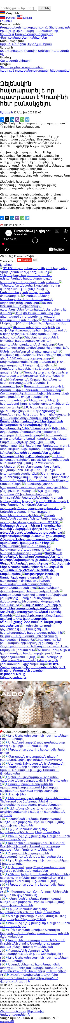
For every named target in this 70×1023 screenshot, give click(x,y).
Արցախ (5, 44)
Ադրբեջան (35, 44)
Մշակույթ (7, 34)
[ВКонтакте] (2, 119)
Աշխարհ (24, 60)
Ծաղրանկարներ (34, 37)
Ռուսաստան (59, 50)
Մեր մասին (35, 1011)
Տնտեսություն (59, 27)
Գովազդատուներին (15, 1014)
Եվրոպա (14, 50)
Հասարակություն (35, 27)
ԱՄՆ (3, 50)
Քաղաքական (10, 27)
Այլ (2, 54)
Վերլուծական (10, 37)
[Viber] (17, 119)
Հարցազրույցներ (40, 34)
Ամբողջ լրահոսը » (13, 677)
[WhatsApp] (22, 119)
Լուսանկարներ (31, 67)
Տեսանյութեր (10, 67)
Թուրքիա (19, 44)
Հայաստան (9, 60)
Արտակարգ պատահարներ (37, 30)
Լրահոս (6, 21)
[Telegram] (27, 119)
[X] (7, 119)
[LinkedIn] (12, 119)
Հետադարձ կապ (13, 1011)
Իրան (47, 44)
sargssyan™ (7, 1021)
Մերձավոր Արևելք (35, 50)
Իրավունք (7, 30)
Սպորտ (21, 34)
